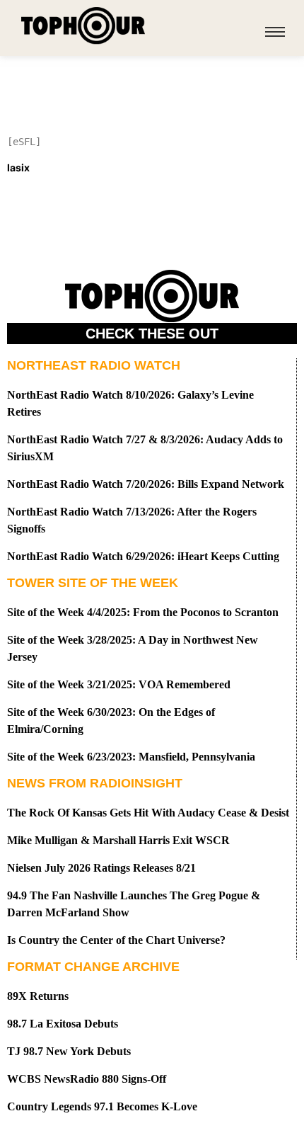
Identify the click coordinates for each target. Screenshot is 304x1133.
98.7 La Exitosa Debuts (62, 1024)
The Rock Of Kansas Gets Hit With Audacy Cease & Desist (148, 813)
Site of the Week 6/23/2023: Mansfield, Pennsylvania (131, 757)
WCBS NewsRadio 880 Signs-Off (86, 1079)
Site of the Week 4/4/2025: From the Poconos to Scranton (143, 612)
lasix (18, 167)
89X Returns (38, 996)
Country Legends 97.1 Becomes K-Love (102, 1106)
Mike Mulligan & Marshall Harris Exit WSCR (118, 840)
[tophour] (83, 26)
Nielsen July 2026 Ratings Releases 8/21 (101, 868)
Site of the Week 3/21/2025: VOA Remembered (118, 684)
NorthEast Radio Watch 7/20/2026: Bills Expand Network (145, 484)
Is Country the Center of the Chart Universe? (116, 940)
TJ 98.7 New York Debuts (69, 1051)
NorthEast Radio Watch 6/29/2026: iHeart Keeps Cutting (143, 556)
